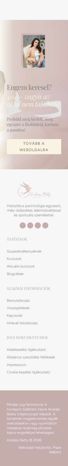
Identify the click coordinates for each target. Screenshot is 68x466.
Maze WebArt (55, 449)
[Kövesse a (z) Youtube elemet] (30, 225)
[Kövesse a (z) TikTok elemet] (45, 225)
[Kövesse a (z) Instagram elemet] (38, 225)
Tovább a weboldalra (34, 146)
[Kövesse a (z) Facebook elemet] (23, 225)
